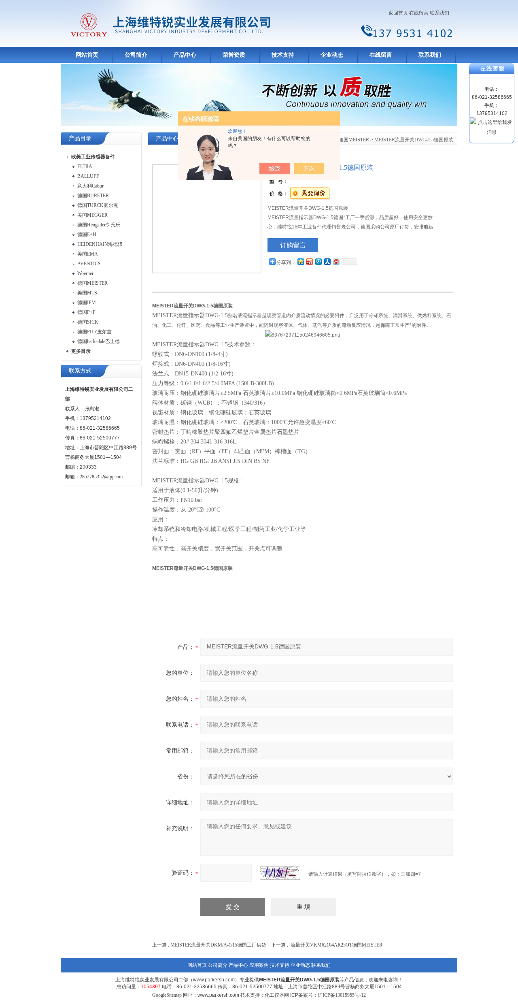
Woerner (85, 273)
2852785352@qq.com (101, 477)
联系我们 (439, 13)
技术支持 (283, 55)
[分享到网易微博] (335, 261)
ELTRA (84, 166)
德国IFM (86, 302)
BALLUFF (88, 176)
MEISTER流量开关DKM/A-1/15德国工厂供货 (218, 945)
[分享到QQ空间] (300, 261)
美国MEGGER (92, 215)
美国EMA (87, 254)
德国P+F (86, 312)
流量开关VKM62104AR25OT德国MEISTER (336, 945)
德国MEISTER (92, 283)
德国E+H (86, 234)
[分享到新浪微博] (309, 261)
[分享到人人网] (327, 261)
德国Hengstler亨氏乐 (98, 225)
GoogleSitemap (167, 995)
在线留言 (419, 13)
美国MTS (87, 293)
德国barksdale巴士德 (98, 341)
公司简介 (136, 55)
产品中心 (185, 55)
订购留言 (293, 245)
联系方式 (80, 371)
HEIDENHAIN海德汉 (100, 244)
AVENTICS (89, 264)
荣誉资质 (234, 55)
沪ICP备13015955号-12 (342, 995)
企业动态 (332, 55)
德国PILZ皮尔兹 (94, 332)
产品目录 (80, 138)
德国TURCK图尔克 (97, 205)
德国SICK (87, 322)
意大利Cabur (90, 186)
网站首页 (87, 55)
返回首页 (398, 13)
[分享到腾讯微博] (318, 261)
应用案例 (259, 965)
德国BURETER (93, 195)
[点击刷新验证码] (280, 873)
